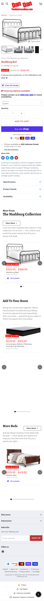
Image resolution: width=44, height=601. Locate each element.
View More (10, 223)
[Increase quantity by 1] (22, 113)
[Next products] (40, 263)
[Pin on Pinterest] (16, 158)
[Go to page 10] (29, 499)
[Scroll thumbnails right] (41, 49)
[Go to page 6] (25, 411)
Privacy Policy (24, 572)
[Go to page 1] (21, 286)
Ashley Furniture (11, 66)
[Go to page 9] (27, 499)
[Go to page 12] (33, 499)
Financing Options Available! (16, 91)
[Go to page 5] (23, 411)
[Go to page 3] (19, 411)
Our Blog (36, 572)
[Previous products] (4, 263)
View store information (11, 149)
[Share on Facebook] (3, 158)
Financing (35, 569)
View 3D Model (11, 85)
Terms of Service (11, 572)
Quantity (4, 108)
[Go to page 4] (21, 411)
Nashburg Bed (12, 272)
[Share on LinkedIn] (12, 158)
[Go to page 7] (27, 411)
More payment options (22, 134)
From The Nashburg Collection (14, 58)
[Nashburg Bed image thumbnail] (7, 49)
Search (5, 569)
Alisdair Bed (11, 475)
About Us (14, 569)
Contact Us (24, 569)
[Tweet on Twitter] (7, 158)
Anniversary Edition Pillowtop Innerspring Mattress (19, 345)
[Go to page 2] (23, 286)
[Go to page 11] (31, 499)
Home (4, 15)
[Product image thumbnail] (18, 49)
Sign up (36, 538)
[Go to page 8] (29, 411)
